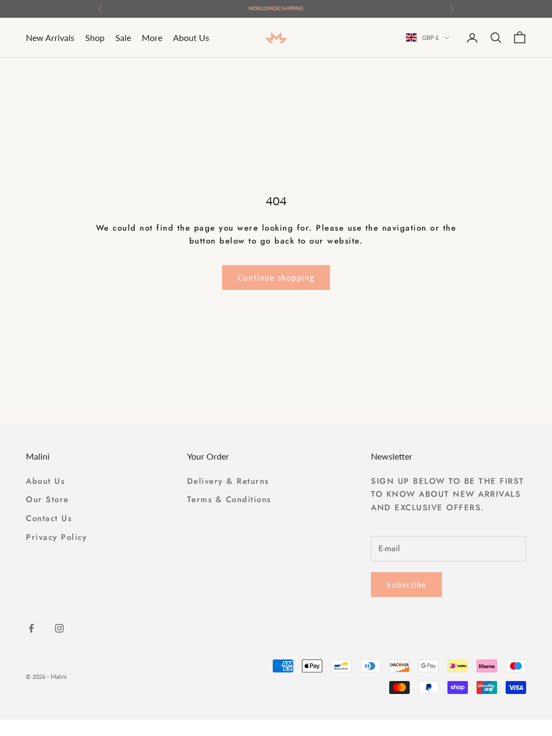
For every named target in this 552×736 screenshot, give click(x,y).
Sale (123, 38)
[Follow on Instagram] (59, 628)
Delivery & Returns (228, 481)
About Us (191, 38)
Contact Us (49, 518)
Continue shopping (276, 277)
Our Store (47, 499)
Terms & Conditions (229, 499)
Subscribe (406, 584)
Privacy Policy (56, 537)
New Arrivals (50, 38)
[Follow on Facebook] (31, 628)
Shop (95, 38)
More (152, 38)
